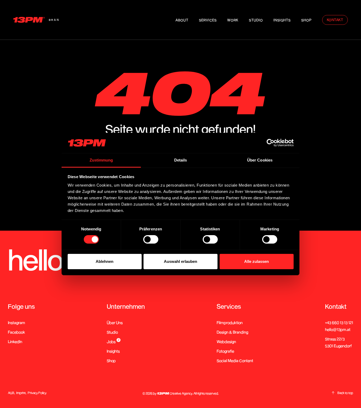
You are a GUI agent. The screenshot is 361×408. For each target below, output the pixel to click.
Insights (113, 351)
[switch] (150, 239)
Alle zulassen (256, 261)
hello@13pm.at (337, 329)
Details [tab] (180, 160)
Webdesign (226, 341)
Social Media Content (235, 360)
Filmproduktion (230, 322)
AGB (11, 393)
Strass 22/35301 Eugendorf (338, 342)
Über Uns (115, 322)
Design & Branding (232, 332)
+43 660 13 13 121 (339, 322)
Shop (111, 360)
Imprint (21, 393)
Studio (112, 332)
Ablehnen (104, 261)
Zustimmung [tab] (101, 160)
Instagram (16, 322)
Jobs (111, 341)
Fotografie (225, 351)
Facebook (16, 332)
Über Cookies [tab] (259, 160)
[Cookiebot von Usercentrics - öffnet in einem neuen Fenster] (270, 143)
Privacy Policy (37, 393)
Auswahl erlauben (180, 261)
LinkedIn (15, 341)
